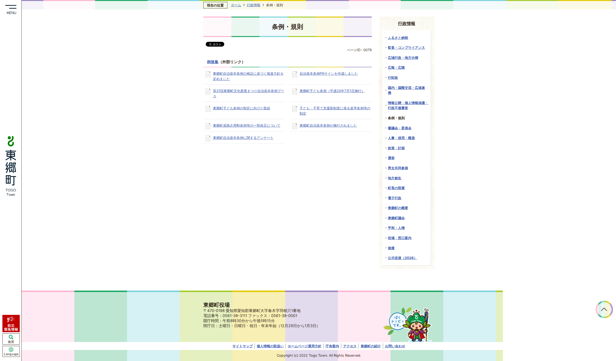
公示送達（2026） (402, 258)
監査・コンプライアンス (406, 47)
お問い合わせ (395, 346)
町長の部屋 (396, 188)
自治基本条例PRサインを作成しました (329, 73)
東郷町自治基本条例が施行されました (328, 125)
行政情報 (253, 5)
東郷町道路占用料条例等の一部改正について (246, 125)
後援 (391, 248)
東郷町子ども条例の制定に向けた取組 (241, 108)
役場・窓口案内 (399, 238)
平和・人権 (396, 228)
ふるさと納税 (398, 38)
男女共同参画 (398, 168)
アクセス (350, 346)
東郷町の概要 (398, 208)
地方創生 (394, 178)
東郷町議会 (396, 218)
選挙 (391, 158)
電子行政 (394, 198)
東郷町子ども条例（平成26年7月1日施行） (332, 91)
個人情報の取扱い (270, 346)
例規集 (212, 62)
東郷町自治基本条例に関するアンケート (243, 138)
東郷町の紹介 (371, 346)
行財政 (393, 77)
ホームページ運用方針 (304, 346)
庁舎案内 (332, 346)
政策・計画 (396, 148)
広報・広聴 (396, 67)
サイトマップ (242, 346)
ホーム (236, 5)
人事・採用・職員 (401, 138)
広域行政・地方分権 (403, 58)
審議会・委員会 (399, 128)
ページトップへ (604, 309)
